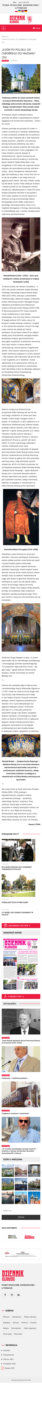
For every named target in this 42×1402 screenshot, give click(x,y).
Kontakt (6, 1350)
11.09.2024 (13, 60)
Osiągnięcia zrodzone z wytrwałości (15, 1113)
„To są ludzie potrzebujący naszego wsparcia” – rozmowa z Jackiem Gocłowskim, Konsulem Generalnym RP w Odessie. (20, 1151)
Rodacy (6, 1328)
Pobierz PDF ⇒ (16, 996)
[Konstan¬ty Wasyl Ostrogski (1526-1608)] (21, 518)
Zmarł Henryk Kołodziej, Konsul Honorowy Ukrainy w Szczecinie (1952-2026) (21, 1042)
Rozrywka (18, 1334)
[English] (22, 11)
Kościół (33, 1322)
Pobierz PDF (10, 1368)
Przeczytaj (5, 60)
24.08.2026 (5, 864)
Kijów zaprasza (30, 1328)
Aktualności (5, 1038)
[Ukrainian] (19, 11)
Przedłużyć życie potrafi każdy (15, 902)
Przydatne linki (9, 1363)
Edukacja (6, 1322)
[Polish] (16, 11)
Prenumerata (8, 1355)
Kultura (16, 1322)
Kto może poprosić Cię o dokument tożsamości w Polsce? (17, 868)
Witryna (6, 1317)
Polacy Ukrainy (30, 1317)
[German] (25, 11)
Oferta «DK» (8, 1359)
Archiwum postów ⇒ (19, 925)
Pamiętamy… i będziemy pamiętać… (15, 1078)
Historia (24, 1322)
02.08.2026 (5, 899)
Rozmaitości (16, 1328)
